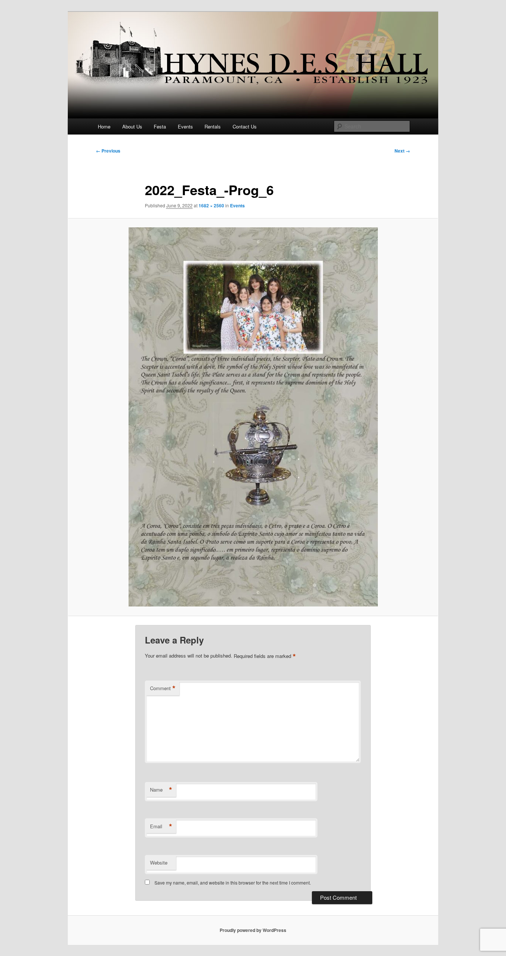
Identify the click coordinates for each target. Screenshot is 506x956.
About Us (132, 126)
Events (185, 126)
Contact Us (245, 126)
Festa (160, 126)
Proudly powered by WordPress (253, 930)
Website (158, 862)
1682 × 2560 (211, 205)
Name (161, 790)
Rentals (212, 126)
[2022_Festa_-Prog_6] (253, 416)
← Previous (108, 150)
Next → (402, 150)
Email (161, 826)
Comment (163, 688)
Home (104, 126)
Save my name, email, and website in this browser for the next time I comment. (232, 882)
